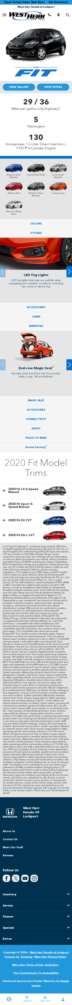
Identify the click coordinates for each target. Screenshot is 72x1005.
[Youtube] (25, 878)
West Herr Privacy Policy (50, 957)
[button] (69, 271)
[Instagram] (34, 878)
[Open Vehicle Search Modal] (67, 14)
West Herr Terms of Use (27, 965)
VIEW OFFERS (53, 87)
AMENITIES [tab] (36, 326)
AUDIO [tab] (36, 428)
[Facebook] (6, 878)
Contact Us (10, 839)
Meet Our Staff (13, 847)
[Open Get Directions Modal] (58, 14)
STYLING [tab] (36, 233)
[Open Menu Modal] (4, 14)
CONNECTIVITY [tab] (36, 419)
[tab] (36, 490)
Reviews (8, 855)
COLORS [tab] (36, 223)
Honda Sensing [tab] (36, 447)
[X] (15, 878)
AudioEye (51, 965)
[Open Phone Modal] (49, 14)
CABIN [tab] (36, 316)
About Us (9, 831)
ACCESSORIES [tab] (36, 307)
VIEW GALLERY (19, 87)
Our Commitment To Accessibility (36, 973)
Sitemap (26, 957)
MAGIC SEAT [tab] (36, 400)
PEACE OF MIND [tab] (36, 438)
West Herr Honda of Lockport (49, 952)
